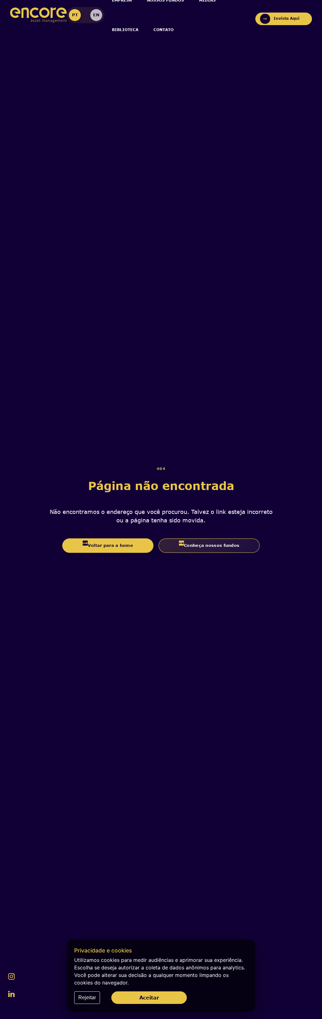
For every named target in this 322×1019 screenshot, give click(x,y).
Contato (163, 29)
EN (96, 14)
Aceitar (149, 997)
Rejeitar (87, 997)
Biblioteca (125, 29)
